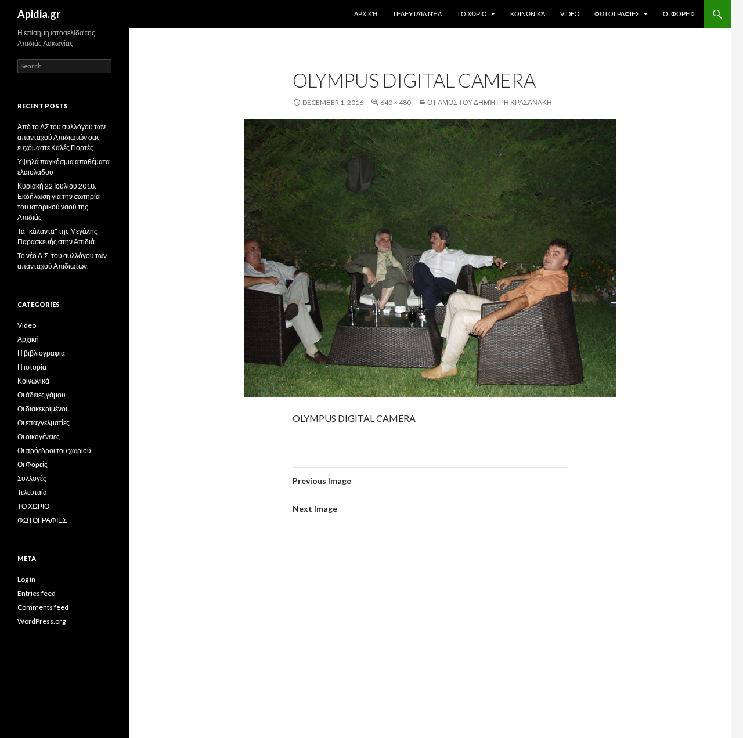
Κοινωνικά (527, 13)
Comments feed (42, 607)
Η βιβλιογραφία (41, 353)
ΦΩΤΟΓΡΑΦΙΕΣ (617, 13)
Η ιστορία (31, 367)
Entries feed (36, 593)
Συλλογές (31, 478)
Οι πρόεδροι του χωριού (54, 450)
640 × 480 (395, 102)
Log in (26, 579)
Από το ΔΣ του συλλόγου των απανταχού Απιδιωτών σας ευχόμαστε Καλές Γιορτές (61, 137)
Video (569, 13)
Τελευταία (32, 492)
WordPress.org (41, 621)
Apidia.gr (38, 14)
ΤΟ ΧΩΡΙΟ (472, 13)
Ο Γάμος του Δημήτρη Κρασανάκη (489, 102)
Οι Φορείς (679, 13)
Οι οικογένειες (38, 436)
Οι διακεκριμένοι (42, 408)
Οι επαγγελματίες (43, 422)
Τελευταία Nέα (417, 13)
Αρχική (365, 13)
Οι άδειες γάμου (41, 394)
